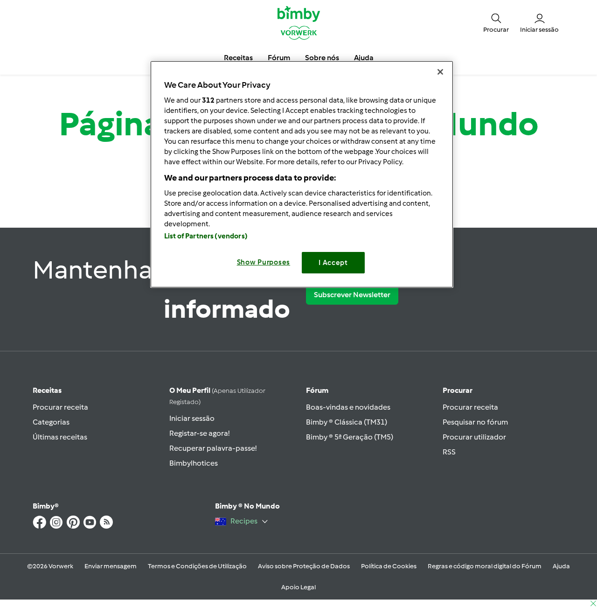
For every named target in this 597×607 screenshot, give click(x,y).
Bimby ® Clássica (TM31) (346, 422)
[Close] (440, 72)
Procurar (457, 390)
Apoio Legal (298, 587)
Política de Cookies (389, 566)
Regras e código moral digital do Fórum (484, 566)
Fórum (317, 390)
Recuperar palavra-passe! (213, 448)
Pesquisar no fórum (475, 422)
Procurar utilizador (474, 437)
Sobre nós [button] (322, 57)
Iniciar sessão (192, 418)
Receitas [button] (238, 57)
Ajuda (561, 566)
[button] (496, 22)
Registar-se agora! (199, 433)
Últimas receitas (60, 437)
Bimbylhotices (193, 463)
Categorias (51, 422)
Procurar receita (60, 407)
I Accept (333, 262)
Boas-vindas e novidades (348, 407)
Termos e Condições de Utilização (197, 566)
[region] (301, 174)
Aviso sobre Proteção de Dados (304, 566)
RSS (449, 451)
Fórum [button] (279, 57)
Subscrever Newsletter (352, 294)
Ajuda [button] (364, 57)
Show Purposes (264, 262)
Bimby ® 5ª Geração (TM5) (349, 437)
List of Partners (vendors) (206, 236)
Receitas (47, 390)
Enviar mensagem (110, 566)
